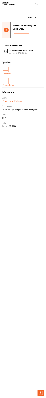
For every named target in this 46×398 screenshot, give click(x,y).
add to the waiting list (37, 33)
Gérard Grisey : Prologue (12, 101)
